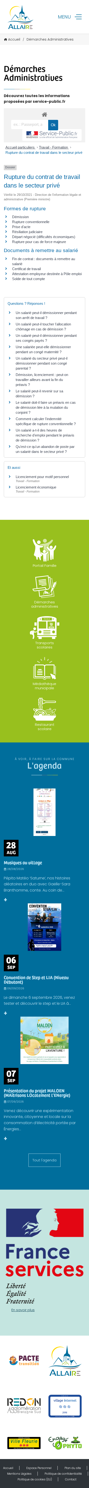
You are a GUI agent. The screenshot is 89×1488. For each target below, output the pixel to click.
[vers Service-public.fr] (52, 135)
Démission (20, 217)
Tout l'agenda (44, 1160)
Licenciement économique (36, 487)
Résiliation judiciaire (27, 232)
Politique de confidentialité (63, 1474)
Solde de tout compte (28, 279)
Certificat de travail (26, 269)
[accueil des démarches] (44, 114)
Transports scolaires (44, 645)
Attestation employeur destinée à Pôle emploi (47, 274)
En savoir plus (23, 1309)
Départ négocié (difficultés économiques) (43, 237)
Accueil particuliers (20, 147)
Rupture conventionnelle (30, 222)
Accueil (14, 39)
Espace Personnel (39, 1468)
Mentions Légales (19, 1474)
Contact (70, 1479)
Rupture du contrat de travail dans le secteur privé (43, 152)
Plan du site (73, 1468)
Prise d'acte (21, 227)
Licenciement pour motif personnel (42, 477)
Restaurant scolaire (44, 726)
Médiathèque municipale (44, 685)
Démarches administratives (44, 604)
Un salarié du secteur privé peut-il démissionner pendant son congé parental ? (41, 363)
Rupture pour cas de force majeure (39, 242)
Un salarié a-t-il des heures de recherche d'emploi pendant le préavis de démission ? (45, 435)
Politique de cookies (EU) (35, 1479)
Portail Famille (44, 565)
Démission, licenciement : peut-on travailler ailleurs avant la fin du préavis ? (42, 380)
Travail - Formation (54, 147)
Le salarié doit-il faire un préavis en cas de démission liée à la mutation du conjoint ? (46, 407)
